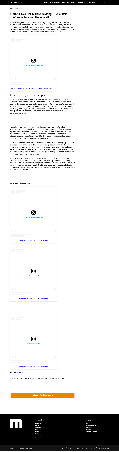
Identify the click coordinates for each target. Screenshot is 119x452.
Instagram (18, 372)
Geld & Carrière (38, 436)
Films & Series (55, 2)
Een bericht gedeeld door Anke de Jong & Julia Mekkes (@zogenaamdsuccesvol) (33, 88)
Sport (45, 2)
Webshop (81, 2)
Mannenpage (29, 448)
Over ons (90, 2)
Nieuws (37, 425)
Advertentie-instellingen (91, 431)
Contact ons (89, 427)
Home (11, 8)
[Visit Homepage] (16, 2)
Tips (36, 438)
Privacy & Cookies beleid (91, 425)
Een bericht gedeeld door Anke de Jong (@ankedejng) (33, 240)
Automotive (38, 427)
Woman (73, 2)
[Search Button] (108, 2)
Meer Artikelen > (43, 395)
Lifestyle (65, 2)
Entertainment (38, 423)
